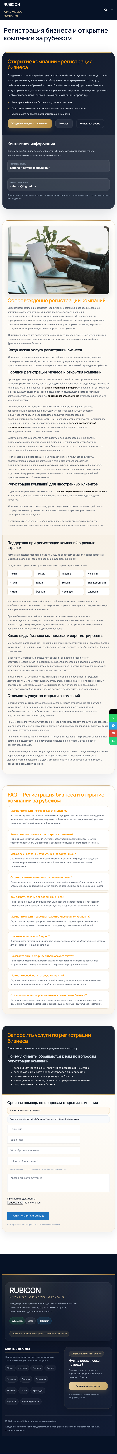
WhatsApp (17, 1321)
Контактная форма (90, 123)
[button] (105, 10)
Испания (93, 573)
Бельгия (66, 582)
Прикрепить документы (21, 1198)
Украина (66, 573)
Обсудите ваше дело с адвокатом (29, 123)
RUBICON (12, 4)
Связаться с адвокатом (88, 1386)
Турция (40, 582)
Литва (13, 591)
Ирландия (67, 591)
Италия (14, 582)
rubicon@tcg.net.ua (23, 186)
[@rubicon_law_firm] (113, 726)
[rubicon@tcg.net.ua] (113, 733)
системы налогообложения (63, 395)
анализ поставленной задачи (61, 387)
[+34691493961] (113, 718)
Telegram (64, 123)
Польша (40, 573)
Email (30, 1321)
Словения (93, 591)
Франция (41, 591)
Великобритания (97, 582)
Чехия (13, 573)
